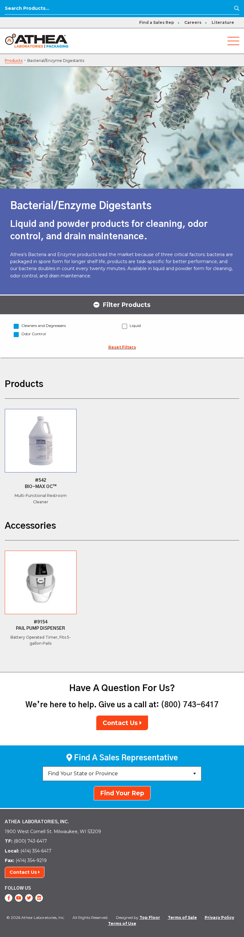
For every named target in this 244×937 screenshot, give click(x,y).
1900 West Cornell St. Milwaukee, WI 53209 (53, 831)
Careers (192, 22)
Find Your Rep (122, 793)
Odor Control (33, 333)
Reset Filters (122, 347)
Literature (223, 22)
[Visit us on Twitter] (29, 898)
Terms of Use (122, 923)
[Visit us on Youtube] (19, 898)
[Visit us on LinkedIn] (39, 898)
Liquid (135, 325)
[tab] (122, 304)
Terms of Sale (182, 917)
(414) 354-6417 (28, 851)
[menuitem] (156, 22)
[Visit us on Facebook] (8, 898)
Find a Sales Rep (156, 22)
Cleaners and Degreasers (43, 325)
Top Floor (149, 917)
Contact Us (121, 723)
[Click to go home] (37, 40)
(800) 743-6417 (190, 705)
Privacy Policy (219, 917)
